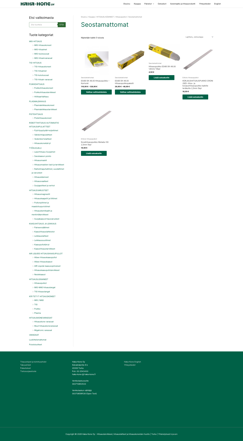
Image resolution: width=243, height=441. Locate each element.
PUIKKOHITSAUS (36, 84)
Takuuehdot (25, 365)
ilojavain (174, 434)
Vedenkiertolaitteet (43, 139)
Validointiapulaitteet (43, 135)
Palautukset (25, 368)
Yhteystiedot (204, 4)
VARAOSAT (34, 335)
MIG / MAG (39, 300)
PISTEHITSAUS (36, 114)
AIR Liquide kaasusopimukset (47, 266)
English (217, 4)
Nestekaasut (39, 274)
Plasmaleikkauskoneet (44, 105)
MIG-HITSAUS (35, 41)
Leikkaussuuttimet (42, 240)
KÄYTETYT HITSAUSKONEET (42, 296)
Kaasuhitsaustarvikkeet (44, 249)
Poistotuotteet (35, 344)
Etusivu (127, 4)
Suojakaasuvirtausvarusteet (46, 219)
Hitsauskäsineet (41, 177)
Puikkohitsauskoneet (43, 88)
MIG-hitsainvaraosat (43, 58)
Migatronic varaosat (43, 330)
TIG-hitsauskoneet (42, 66)
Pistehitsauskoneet (43, 118)
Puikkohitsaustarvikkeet (45, 92)
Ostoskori (162, 4)
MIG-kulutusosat (41, 54)
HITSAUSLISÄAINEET (38, 279)
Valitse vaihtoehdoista (96, 92)
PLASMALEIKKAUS (37, 101)
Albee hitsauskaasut (43, 261)
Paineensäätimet (41, 227)
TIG (35, 304)
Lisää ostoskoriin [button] (161, 77)
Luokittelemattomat (37, 340)
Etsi (62, 24)
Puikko (37, 309)
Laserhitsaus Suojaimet (44, 152)
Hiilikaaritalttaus (41, 96)
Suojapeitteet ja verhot (44, 185)
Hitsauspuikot (40, 283)
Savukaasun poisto (42, 156)
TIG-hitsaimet (40, 71)
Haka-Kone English (132, 362)
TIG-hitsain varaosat (43, 79)
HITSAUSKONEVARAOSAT (40, 318)
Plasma (37, 313)
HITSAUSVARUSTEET (39, 190)
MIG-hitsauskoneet (42, 45)
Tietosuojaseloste (28, 371)
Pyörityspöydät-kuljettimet (46, 130)
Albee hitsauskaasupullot (45, 257)
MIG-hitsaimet (40, 49)
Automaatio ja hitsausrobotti (182, 4)
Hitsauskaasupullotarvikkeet (46, 270)
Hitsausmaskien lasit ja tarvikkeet (49, 164)
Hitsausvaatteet (41, 181)
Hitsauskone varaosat (44, 321)
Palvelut (148, 4)
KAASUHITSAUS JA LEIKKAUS (42, 223)
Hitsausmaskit (40, 160)
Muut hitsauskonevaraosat (46, 326)
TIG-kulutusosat (41, 75)
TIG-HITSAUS (35, 63)
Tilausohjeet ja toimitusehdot (33, 362)
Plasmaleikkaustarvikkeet (45, 109)
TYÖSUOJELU (35, 148)
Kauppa (137, 4)
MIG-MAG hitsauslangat (44, 287)
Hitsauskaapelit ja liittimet (45, 198)
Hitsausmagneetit (42, 194)
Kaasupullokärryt (41, 244)
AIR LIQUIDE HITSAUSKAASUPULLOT (46, 253)
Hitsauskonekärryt (42, 143)
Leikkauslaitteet (41, 236)
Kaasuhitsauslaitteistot (44, 231)
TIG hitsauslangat (42, 291)
